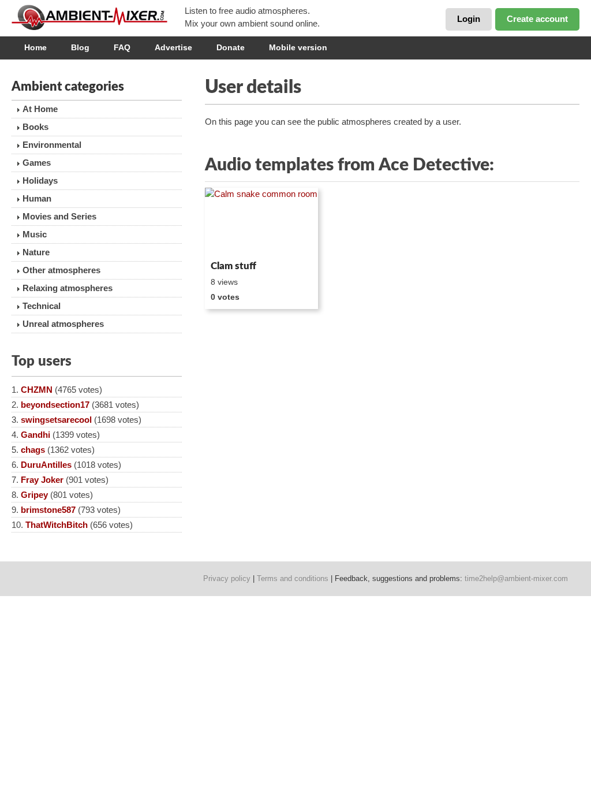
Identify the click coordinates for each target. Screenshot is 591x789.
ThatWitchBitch (56, 525)
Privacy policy (226, 578)
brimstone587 (48, 510)
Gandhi (35, 435)
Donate (230, 47)
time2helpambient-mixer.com (516, 578)
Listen (233, 240)
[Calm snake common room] (261, 222)
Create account (537, 19)
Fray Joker (42, 480)
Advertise (173, 47)
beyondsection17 (55, 405)
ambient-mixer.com (98, 17)
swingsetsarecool (56, 420)
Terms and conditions (292, 578)
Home (35, 47)
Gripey (34, 495)
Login (468, 19)
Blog (80, 47)
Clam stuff (233, 266)
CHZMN (37, 389)
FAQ (122, 47)
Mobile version (298, 47)
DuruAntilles (46, 465)
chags (33, 450)
